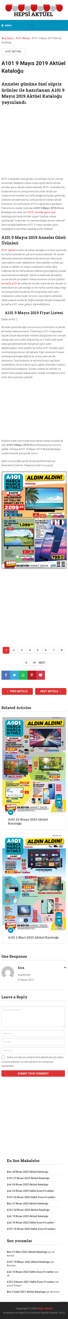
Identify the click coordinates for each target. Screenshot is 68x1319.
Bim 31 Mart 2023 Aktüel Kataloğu (27, 1251)
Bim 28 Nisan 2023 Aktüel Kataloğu (27, 1171)
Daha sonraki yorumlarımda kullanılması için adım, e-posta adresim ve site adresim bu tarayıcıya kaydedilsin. (32, 1061)
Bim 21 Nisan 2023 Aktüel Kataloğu (27, 1203)
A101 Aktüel (23, 38)
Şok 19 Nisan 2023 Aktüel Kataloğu (27, 1216)
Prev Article (18, 691)
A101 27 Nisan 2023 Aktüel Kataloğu (28, 1178)
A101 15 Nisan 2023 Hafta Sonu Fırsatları (31, 1228)
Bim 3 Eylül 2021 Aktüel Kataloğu (26, 1291)
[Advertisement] (34, 141)
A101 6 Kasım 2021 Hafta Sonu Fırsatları (31, 1281)
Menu (8, 25)
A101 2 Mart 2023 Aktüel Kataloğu (33, 937)
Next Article (49, 691)
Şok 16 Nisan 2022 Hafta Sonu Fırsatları (30, 1271)
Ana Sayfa (7, 38)
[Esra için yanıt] (65, 968)
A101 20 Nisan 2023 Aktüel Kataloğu (28, 821)
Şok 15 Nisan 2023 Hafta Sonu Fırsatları (30, 1222)
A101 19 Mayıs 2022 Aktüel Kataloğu (28, 1261)
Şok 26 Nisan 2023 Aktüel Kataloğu (27, 1184)
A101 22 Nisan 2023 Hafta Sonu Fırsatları (31, 1197)
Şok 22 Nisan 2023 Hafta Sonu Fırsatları (30, 1190)
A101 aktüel (8, 250)
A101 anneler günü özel (41, 212)
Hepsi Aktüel (44, 1308)
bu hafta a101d (10, 283)
